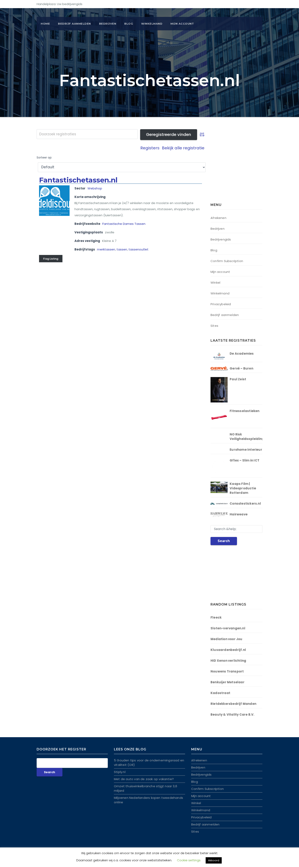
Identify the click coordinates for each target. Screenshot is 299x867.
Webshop (94, 188)
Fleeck (216, 617)
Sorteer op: (44, 158)
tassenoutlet (138, 249)
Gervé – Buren (241, 368)
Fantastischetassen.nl (78, 180)
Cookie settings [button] (189, 860)
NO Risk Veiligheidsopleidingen (249, 436)
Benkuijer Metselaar (227, 682)
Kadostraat (220, 693)
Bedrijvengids (221, 239)
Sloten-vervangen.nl (228, 628)
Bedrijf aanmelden (225, 315)
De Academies (242, 353)
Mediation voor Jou (226, 639)
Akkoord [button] (213, 860)
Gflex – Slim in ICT (244, 460)
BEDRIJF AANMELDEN (74, 23)
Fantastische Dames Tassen (123, 224)
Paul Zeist (238, 379)
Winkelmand (151, 23)
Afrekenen (218, 218)
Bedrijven (107, 23)
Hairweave (239, 514)
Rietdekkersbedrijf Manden (233, 704)
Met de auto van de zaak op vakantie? (144, 779)
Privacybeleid (221, 304)
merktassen (106, 249)
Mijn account (182, 23)
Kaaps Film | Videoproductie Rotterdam (243, 488)
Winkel (215, 282)
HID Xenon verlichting (228, 660)
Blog (128, 23)
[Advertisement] (236, 166)
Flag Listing (50, 259)
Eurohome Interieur (246, 449)
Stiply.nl (119, 772)
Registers (149, 148)
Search (224, 541)
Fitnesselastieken (244, 411)
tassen (122, 249)
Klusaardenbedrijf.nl (228, 650)
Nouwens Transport (227, 671)
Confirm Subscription (227, 261)
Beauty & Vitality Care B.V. (232, 714)
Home (45, 23)
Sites (214, 326)
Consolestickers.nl (245, 503)
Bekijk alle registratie (183, 148)
